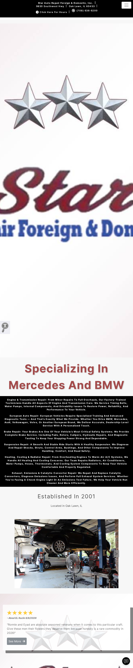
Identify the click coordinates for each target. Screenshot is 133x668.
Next (116, 553)
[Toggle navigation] (126, 5)
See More (15, 641)
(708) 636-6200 (87, 10)
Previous (16, 553)
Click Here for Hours (53, 12)
